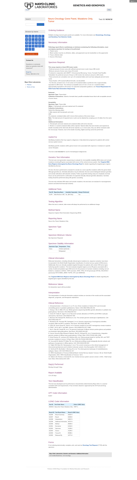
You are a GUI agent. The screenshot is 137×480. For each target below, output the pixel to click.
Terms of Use (31, 87)
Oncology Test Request (90, 445)
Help (109, 9)
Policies (29, 84)
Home (27, 10)
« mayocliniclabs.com (31, 54)
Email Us (28, 72)
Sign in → (133, 1)
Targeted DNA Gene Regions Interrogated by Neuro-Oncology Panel (72, 276)
